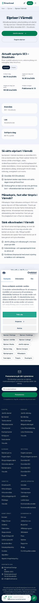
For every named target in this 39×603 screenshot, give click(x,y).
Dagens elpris (6, 456)
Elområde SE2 (25, 464)
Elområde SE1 (25, 460)
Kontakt (4, 517)
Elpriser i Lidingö (25, 340)
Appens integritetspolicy (10, 558)
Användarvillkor (7, 543)
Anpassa (18, 321)
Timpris (13, 67)
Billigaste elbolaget (27, 424)
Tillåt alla (19, 314)
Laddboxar (24, 496)
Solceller (23, 485)
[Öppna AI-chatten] (34, 598)
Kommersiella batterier (28, 507)
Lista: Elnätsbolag (27, 432)
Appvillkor (5, 555)
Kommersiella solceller (28, 504)
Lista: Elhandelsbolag (28, 428)
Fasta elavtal (6, 439)
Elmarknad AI (6, 485)
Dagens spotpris (26, 453)
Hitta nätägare (7, 489)
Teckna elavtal (6, 421)
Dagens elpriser (19, 40)
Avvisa (19, 328)
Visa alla (4, 443)
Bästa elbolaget (26, 421)
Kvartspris (6, 67)
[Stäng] (28, 597)
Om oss (23, 517)
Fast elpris (7, 358)
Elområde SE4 (25, 472)
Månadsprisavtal (7, 424)
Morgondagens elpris (9, 460)
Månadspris (21, 353)
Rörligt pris (5, 436)
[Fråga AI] (24, 3)
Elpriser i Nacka (8, 344)
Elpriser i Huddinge (26, 335)
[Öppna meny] (35, 3)
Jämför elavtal (18, 33)
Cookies (4, 551)
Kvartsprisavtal (7, 432)
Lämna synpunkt (7, 540)
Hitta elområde (7, 492)
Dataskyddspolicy (8, 547)
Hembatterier (25, 489)
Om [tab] (32, 279)
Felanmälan (5, 528)
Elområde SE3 (25, 468)
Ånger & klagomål (8, 536)
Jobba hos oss (26, 521)
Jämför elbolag (26, 413)
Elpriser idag (7, 349)
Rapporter (24, 543)
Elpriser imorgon (22, 349)
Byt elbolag (24, 417)
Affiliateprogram (26, 528)
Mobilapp (5, 500)
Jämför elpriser (23, 344)
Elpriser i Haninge (9, 335)
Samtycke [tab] (7, 279)
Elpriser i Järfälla (9, 340)
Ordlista (4, 525)
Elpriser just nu (6, 453)
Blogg (23, 547)
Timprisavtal (6, 428)
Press (22, 536)
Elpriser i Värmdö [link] (21, 8)
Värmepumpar (26, 492)
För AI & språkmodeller (28, 551)
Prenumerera (19, 395)
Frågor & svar (6, 521)
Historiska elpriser (8, 464)
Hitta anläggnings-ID (9, 496)
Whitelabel (24, 532)
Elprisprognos (8, 353)
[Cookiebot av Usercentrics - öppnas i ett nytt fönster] (28, 273)
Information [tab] (19, 279)
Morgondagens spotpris (29, 456)
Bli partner (24, 525)
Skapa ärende (6, 532)
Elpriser (9, 8)
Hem (3, 8)
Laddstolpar (25, 500)
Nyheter (23, 540)
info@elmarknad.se (10, 579)
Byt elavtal (5, 417)
